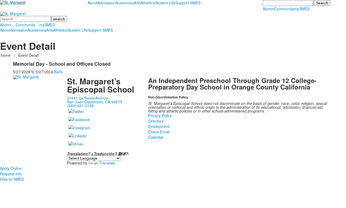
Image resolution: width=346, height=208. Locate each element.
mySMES (302, 8)
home (6, 55)
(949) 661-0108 (80, 105)
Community (284, 8)
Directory (156, 121)
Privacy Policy (160, 115)
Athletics (148, 2)
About (93, 2)
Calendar (156, 137)
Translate (107, 163)
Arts (137, 2)
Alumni (268, 8)
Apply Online (11, 168)
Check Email (158, 131)
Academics (124, 2)
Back (58, 71)
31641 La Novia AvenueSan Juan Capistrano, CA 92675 (94, 99)
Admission (106, 2)
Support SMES (188, 2)
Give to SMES (12, 179)
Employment (158, 126)
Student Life (165, 2)
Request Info (11, 173)
